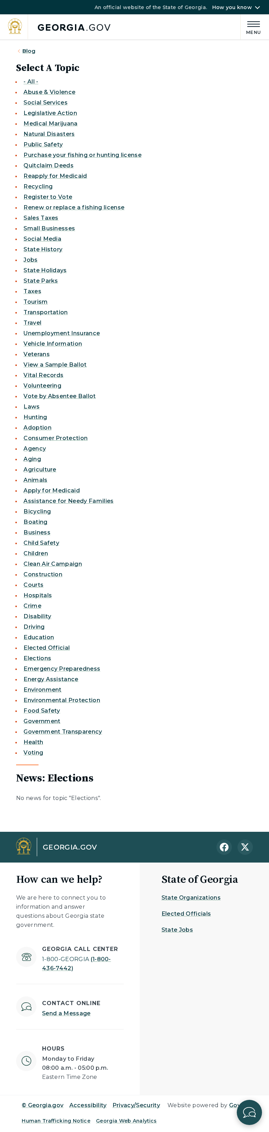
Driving (33, 626)
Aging (32, 459)
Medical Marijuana (50, 123)
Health (33, 742)
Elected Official (46, 647)
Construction (42, 574)
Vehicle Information (52, 343)
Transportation (45, 312)
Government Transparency (62, 731)
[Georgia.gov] (59, 27)
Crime (32, 606)
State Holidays (45, 270)
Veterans (36, 354)
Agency (34, 448)
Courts (33, 585)
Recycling (38, 186)
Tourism (35, 301)
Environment (42, 689)
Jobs (30, 260)
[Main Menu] (251, 27)
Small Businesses (49, 228)
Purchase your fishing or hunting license (82, 155)
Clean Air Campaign (52, 564)
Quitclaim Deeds (48, 165)
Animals (35, 480)
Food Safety (41, 710)
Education (38, 637)
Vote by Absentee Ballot (59, 396)
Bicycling (37, 511)
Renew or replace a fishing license (73, 207)
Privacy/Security (136, 1105)
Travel (32, 322)
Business (36, 532)
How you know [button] (232, 7)
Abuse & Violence (49, 92)
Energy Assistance (50, 679)
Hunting (35, 417)
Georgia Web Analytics (126, 1121)
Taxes (32, 291)
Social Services (45, 102)
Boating (35, 522)
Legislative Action (50, 113)
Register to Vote (47, 197)
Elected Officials (186, 913)
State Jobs (177, 929)
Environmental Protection (61, 700)
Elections (37, 658)
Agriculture (39, 469)
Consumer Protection (55, 438)
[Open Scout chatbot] (249, 1112)
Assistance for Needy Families (68, 501)
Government (41, 721)
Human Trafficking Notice (56, 1121)
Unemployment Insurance (61, 333)
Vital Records (43, 375)
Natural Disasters (49, 134)
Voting (33, 752)
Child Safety (41, 543)
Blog (28, 51)
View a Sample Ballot (55, 364)
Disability (37, 616)
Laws (31, 406)
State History (42, 249)
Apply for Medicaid (51, 490)
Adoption (37, 427)
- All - (30, 81)
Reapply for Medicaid (55, 176)
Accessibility (88, 1105)
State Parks (40, 280)
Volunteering (42, 385)
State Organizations (191, 897)
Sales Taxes (40, 218)
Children (35, 553)
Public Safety (43, 144)
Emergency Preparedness (61, 668)
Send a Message (66, 1013)
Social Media (42, 239)
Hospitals (37, 595)
